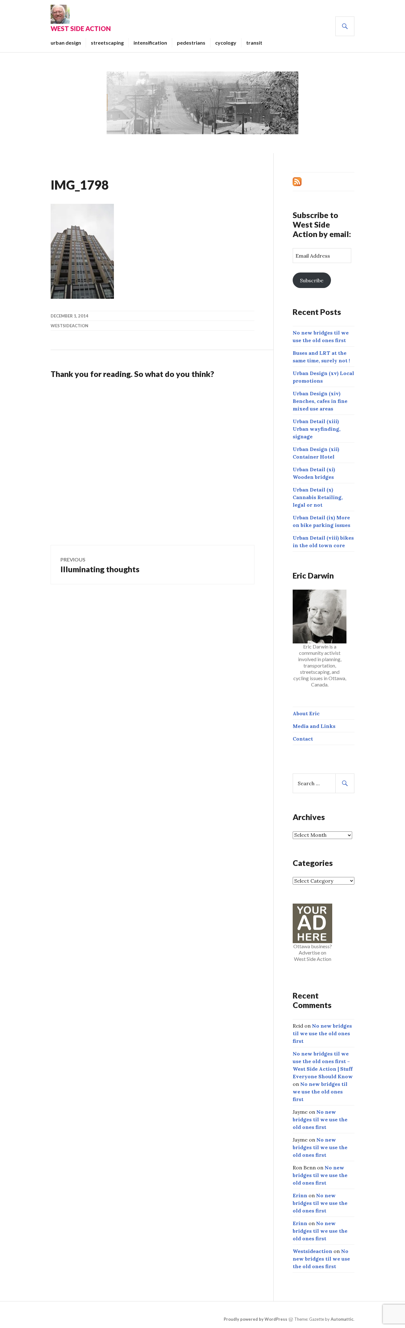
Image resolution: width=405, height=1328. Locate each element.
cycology (225, 43)
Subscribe (311, 280)
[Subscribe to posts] (297, 181)
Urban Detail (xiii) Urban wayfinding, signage (316, 429)
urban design (66, 43)
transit (254, 43)
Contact (303, 739)
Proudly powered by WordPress (255, 1319)
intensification (150, 43)
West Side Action (81, 28)
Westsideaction (69, 325)
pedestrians (191, 43)
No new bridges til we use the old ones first (322, 1033)
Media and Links (314, 726)
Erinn (300, 1195)
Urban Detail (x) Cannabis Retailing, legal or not (318, 497)
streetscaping (107, 43)
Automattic (342, 1319)
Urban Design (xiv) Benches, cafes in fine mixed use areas (320, 401)
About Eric (306, 713)
